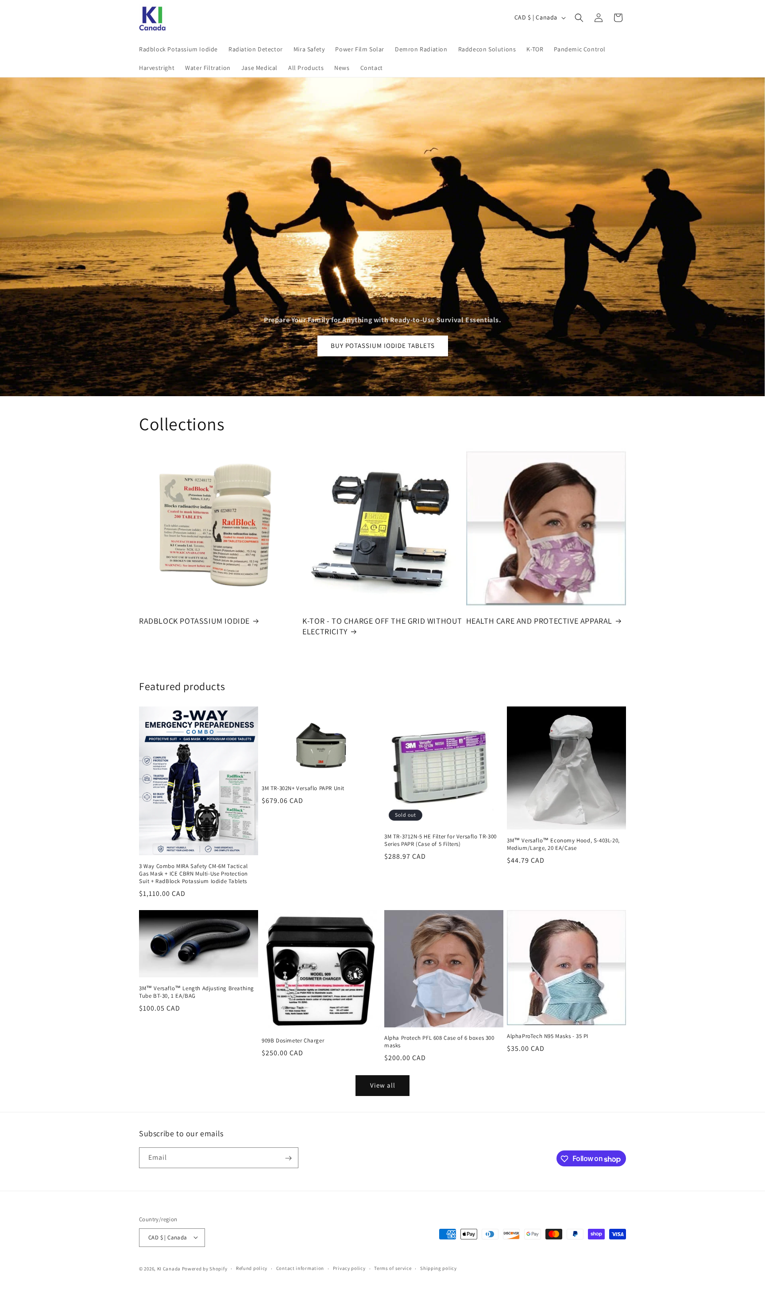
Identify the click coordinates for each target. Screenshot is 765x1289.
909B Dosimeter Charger (293, 1040)
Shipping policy (438, 1268)
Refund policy (251, 1268)
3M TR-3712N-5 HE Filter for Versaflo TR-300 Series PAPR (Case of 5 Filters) (440, 840)
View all (382, 1085)
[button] (579, 17)
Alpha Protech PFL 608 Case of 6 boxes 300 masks (439, 1041)
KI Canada (169, 1268)
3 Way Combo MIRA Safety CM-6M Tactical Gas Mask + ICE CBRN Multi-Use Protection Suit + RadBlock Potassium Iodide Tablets (193, 874)
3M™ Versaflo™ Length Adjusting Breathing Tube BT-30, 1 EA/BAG (196, 992)
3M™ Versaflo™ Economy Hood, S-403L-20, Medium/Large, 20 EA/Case (563, 844)
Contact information (300, 1268)
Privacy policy (349, 1268)
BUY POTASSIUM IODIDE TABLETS (382, 345)
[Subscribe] (288, 1158)
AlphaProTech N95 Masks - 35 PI (547, 1036)
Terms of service (392, 1268)
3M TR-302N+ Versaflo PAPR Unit (303, 788)
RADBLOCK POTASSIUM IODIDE (194, 621)
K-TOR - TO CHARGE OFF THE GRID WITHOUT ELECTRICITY (382, 626)
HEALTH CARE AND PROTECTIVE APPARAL (539, 621)
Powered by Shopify (205, 1268)
